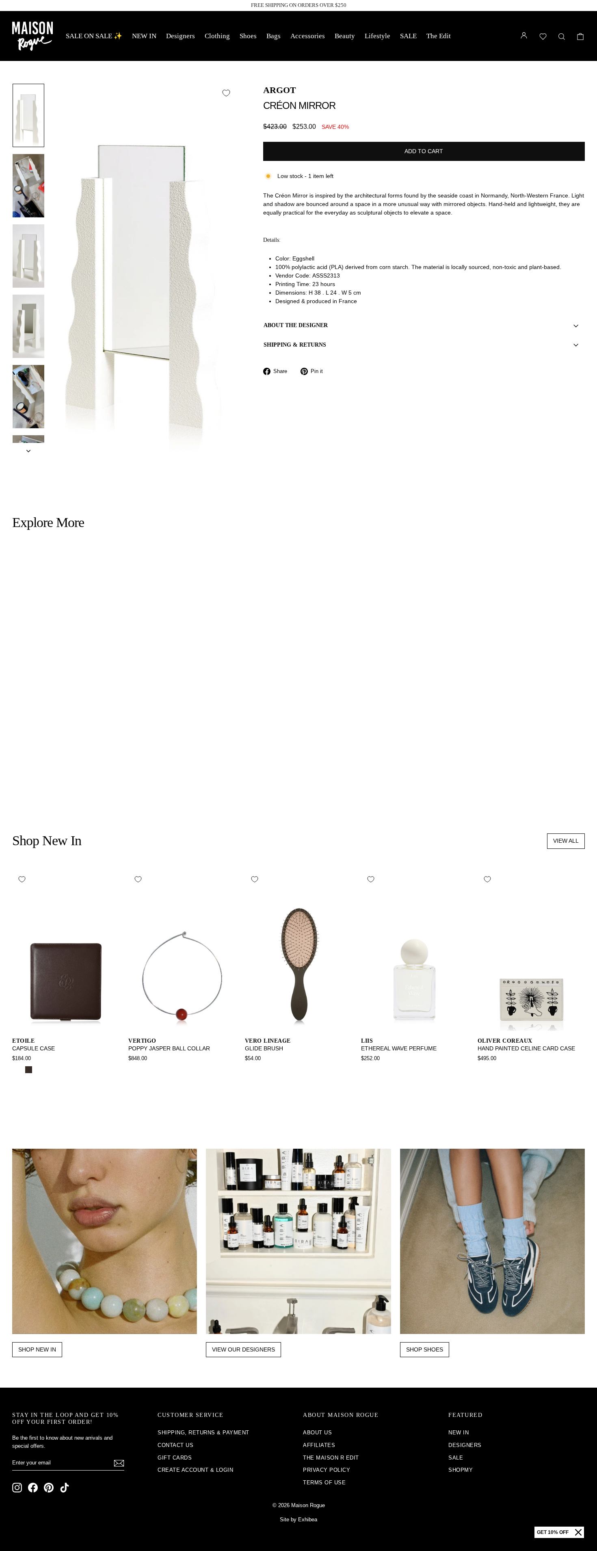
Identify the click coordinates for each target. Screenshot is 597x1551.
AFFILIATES (319, 1445)
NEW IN (144, 36)
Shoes (248, 36)
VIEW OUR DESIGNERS (243, 1349)
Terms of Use (324, 1482)
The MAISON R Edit (331, 1458)
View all (566, 840)
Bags (273, 36)
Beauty (345, 36)
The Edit (438, 36)
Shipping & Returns (295, 345)
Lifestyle (377, 36)
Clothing (217, 36)
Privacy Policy (326, 1470)
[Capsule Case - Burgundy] (39, 1070)
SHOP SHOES (424, 1349)
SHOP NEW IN (37, 1349)
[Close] (578, 1532)
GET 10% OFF (553, 1532)
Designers (180, 36)
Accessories (307, 36)
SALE (408, 36)
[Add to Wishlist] (226, 93)
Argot (279, 90)
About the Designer (296, 325)
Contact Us (175, 1445)
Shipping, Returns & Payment (203, 1433)
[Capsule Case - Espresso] (28, 1070)
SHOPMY (460, 1470)
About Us (317, 1433)
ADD (80, 747)
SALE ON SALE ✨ (94, 36)
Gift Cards (175, 1458)
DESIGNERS (465, 1445)
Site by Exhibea (298, 1519)
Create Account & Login (195, 1470)
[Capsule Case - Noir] (18, 1070)
